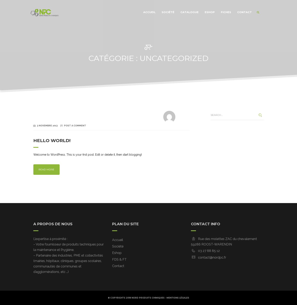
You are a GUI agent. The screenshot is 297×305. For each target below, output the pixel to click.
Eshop (210, 12)
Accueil (149, 12)
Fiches (226, 12)
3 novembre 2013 (47, 125)
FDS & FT (119, 259)
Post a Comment (75, 125)
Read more (46, 169)
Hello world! (52, 140)
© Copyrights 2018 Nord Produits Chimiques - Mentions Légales (148, 298)
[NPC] (44, 12)
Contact (244, 12)
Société (168, 12)
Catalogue (189, 12)
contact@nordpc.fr (212, 257)
